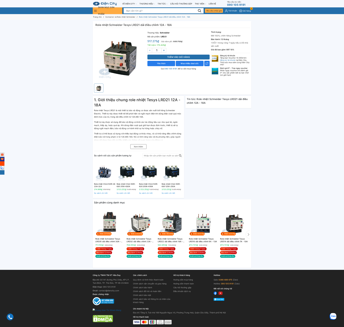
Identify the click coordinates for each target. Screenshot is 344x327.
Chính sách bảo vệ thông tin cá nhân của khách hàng (151, 300)
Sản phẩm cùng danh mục (109, 202)
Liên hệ (212, 4)
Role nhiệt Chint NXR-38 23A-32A (104, 185)
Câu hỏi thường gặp (181, 4)
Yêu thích (161, 63)
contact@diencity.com (109, 290)
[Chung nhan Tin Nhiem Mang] (107, 310)
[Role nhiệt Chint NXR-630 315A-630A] (127, 171)
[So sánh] (207, 63)
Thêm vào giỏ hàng (178, 57)
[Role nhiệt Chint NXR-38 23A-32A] (104, 171)
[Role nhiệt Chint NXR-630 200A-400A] (149, 171)
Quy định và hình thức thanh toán (148, 280)
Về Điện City (128, 4)
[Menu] (95, 11)
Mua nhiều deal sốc (190, 63)
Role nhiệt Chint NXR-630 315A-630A (126, 185)
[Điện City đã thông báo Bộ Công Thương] (103, 301)
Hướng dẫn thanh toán (183, 283)
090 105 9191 (236, 3)
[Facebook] (215, 293)
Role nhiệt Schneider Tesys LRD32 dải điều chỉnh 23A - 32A (139, 240)
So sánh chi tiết (101, 193)
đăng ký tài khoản (227, 60)
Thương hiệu (146, 4)
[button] (248, 235)
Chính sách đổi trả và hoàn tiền (147, 291)
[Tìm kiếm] (200, 11)
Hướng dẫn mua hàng (183, 280)
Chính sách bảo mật (142, 295)
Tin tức (162, 4)
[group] (120, 56)
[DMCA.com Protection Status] (103, 318)
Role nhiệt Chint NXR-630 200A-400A (148, 185)
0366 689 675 (225, 280)
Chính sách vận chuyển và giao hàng (150, 283)
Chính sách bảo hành (142, 287)
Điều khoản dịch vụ (182, 291)
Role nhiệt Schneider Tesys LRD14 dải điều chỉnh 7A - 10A (234, 240)
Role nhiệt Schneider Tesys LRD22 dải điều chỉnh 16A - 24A (170, 240)
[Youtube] (220, 293)
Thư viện (200, 4)
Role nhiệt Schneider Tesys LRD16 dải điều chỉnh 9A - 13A (203, 240)
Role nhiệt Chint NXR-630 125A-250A (171, 185)
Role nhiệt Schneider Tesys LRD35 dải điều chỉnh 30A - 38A (108, 240)
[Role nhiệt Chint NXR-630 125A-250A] (172, 171)
